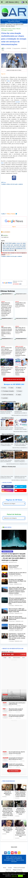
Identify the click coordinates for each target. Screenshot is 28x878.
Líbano (14, 28)
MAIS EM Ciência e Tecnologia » (20, 480)
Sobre (10, 23)
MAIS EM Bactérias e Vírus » (21, 431)
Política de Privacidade (19, 867)
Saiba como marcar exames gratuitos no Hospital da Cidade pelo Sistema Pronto (17, 618)
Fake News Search (9, 871)
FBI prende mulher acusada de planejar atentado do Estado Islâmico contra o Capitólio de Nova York (17, 709)
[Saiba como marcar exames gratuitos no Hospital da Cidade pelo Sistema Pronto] (5, 618)
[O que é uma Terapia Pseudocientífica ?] (5, 567)
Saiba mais (14, 875)
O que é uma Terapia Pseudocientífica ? (14, 566)
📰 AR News (7, 654)
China (10, 28)
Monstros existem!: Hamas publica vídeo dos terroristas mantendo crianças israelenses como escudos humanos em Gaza (20, 832)
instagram (8, 490)
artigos (18, 243)
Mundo (18, 28)
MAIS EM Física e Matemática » (20, 447)
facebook (8, 486)
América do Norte (16, 657)
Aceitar (20, 875)
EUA (2, 162)
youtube (21, 490)
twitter (21, 486)
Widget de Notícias (17, 869)
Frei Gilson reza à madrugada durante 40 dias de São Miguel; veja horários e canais (17, 581)
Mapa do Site (19, 871)
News (4, 182)
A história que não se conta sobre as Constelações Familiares (17, 573)
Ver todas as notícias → (14, 770)
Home (6, 23)
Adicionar (14, 283)
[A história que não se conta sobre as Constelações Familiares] (5, 574)
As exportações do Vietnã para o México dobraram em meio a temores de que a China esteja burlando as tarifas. (16, 758)
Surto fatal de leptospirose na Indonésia (7, 793)
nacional (18, 101)
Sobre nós (8, 869)
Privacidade (20, 23)
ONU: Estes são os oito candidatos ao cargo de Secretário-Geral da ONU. (16, 715)
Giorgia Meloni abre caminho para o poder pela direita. (17, 703)
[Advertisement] (14, 199)
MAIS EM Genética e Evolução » (20, 415)
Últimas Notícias (11, 213)
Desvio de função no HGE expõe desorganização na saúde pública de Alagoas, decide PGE (17, 610)
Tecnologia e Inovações (7, 30)
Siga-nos (3, 73)
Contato (14, 23)
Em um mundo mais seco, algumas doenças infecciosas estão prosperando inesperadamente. (17, 752)
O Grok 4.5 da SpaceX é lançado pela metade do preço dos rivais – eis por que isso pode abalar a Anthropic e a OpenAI (13, 557)
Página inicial (4, 28)
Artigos (5, 657)
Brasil (23, 657)
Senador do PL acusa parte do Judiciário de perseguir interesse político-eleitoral (16, 764)
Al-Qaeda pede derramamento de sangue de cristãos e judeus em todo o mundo (20, 811)
